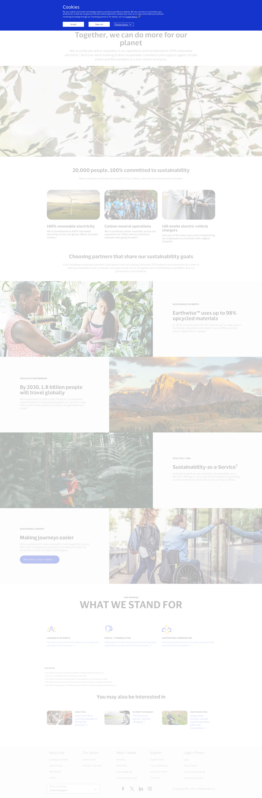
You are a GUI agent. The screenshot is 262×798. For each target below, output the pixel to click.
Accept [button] (73, 24)
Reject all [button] (99, 24)
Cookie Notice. (131, 16)
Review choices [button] (121, 24)
